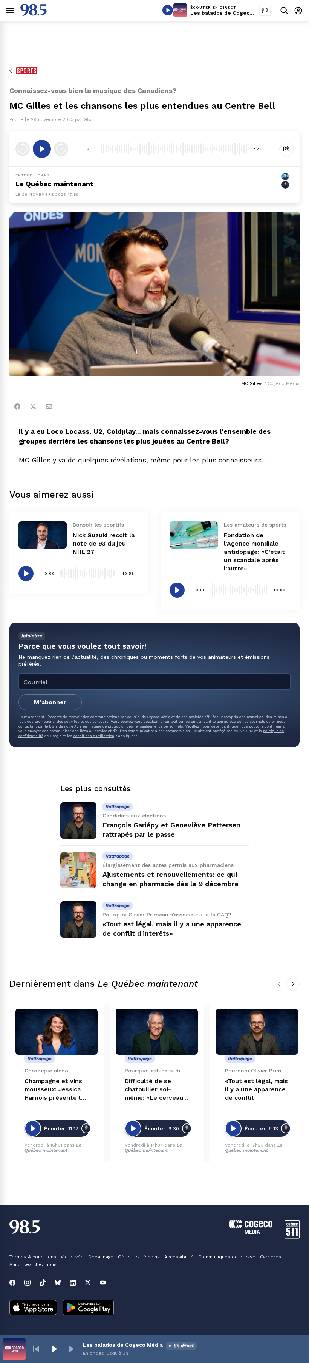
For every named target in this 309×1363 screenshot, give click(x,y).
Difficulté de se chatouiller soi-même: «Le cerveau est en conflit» (154, 1089)
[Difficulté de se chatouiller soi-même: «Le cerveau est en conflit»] (157, 1032)
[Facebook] (17, 406)
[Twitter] (33, 406)
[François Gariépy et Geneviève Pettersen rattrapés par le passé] (78, 820)
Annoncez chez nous (33, 1264)
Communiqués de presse (226, 1256)
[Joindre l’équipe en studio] (265, 10)
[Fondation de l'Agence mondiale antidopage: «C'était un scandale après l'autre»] (194, 535)
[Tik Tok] (43, 1283)
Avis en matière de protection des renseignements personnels (128, 726)
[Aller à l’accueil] (33, 13)
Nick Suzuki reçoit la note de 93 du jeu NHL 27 (104, 543)
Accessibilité (179, 1256)
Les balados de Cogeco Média (230, 13)
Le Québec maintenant (52, 1147)
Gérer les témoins (139, 1256)
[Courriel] (49, 406)
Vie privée (72, 1256)
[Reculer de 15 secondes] (22, 149)
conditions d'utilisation (93, 736)
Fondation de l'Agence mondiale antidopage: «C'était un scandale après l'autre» (254, 552)
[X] (88, 1283)
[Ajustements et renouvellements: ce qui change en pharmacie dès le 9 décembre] (78, 870)
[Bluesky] (58, 1283)
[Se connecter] (298, 10)
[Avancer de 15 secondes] (61, 149)
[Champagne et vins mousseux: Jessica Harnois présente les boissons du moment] (56, 1032)
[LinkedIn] (73, 1283)
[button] (36, 1349)
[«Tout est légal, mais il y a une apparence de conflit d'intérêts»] (78, 919)
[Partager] (286, 149)
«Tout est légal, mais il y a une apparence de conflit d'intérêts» (256, 1089)
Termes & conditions (32, 1256)
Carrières (270, 1256)
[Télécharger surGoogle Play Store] (88, 1308)
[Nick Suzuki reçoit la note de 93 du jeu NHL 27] (42, 535)
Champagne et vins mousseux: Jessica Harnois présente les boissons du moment (56, 1089)
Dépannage (100, 1256)
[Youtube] (103, 1283)
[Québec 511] (292, 1236)
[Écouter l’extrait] (42, 149)
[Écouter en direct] (168, 10)
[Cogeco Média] (250, 1232)
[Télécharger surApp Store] (33, 1308)
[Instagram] (27, 1283)
